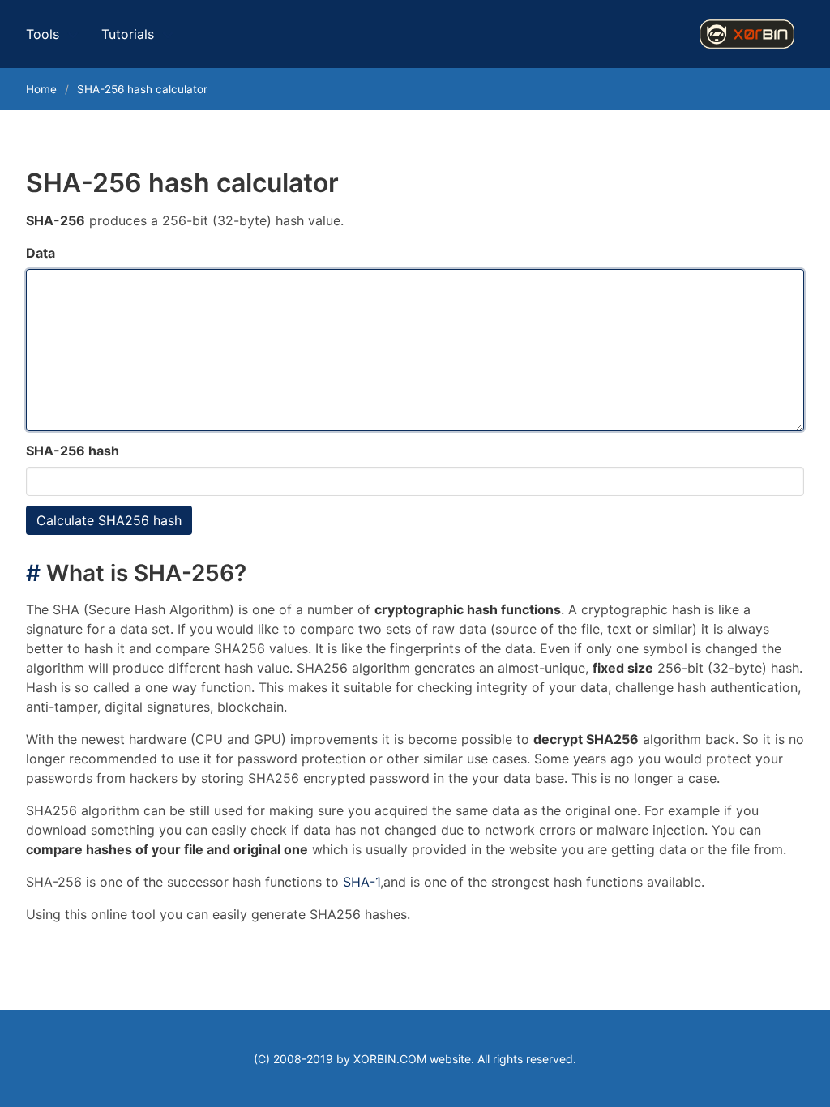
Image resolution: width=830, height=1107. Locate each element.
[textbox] (415, 350)
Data (40, 253)
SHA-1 (361, 882)
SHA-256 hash (72, 450)
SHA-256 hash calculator (142, 89)
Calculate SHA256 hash (109, 520)
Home (41, 89)
